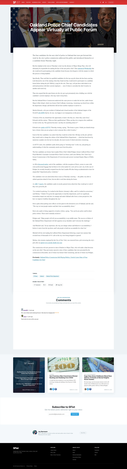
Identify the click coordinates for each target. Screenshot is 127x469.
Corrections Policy (77, 457)
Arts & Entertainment (62, 2)
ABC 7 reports (39, 184)
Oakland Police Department (52, 276)
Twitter (96, 452)
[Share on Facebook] (56, 389)
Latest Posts (53, 450)
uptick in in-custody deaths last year (51, 243)
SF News (59, 21)
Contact (72, 2)
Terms (35, 466)
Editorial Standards (77, 454)
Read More (83, 432)
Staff (74, 452)
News (23, 2)
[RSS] (106, 2)
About (74, 450)
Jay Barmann (66, 21)
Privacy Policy (30, 466)
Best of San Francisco (56, 454)
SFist (16, 448)
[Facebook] (100, 2)
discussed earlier (43, 164)
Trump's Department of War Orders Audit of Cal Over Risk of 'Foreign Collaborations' (29, 378)
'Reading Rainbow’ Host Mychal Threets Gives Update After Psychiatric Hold (29, 372)
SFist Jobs (53, 452)
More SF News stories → (29, 389)
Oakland (42, 276)
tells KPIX (41, 113)
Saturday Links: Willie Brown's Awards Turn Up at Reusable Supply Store (29, 384)
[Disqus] (63, 326)
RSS (95, 454)
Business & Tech (36, 2)
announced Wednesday (84, 68)
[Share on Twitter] (53, 389)
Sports (44, 2)
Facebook (97, 450)
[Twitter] (103, 2)
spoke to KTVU (46, 127)
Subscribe (111, 2)
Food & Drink (51, 2)
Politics (28, 2)
